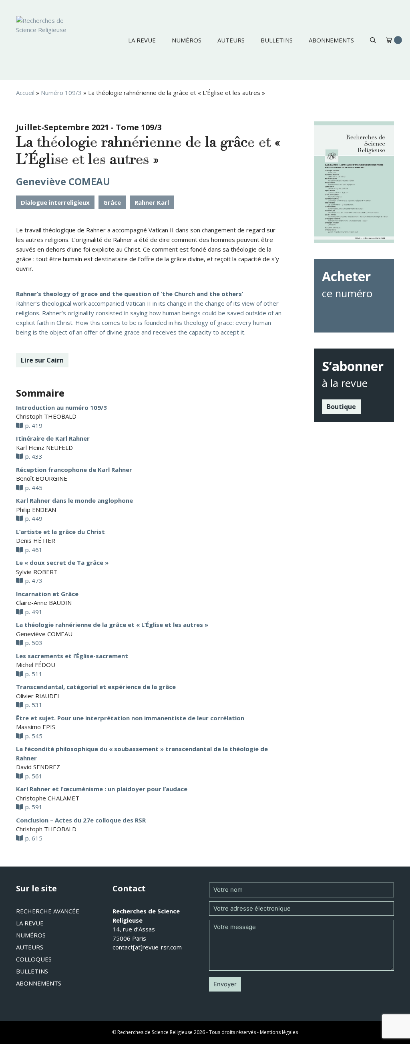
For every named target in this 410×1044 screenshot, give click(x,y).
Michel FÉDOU (35, 665)
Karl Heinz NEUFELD (44, 447)
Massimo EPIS (35, 727)
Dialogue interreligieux (55, 202)
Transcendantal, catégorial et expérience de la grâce (96, 687)
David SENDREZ (38, 767)
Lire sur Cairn (42, 360)
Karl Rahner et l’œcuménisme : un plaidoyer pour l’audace (101, 789)
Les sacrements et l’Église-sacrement (72, 656)
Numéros (186, 40)
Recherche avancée (47, 911)
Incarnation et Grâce (47, 594)
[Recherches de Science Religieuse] (48, 40)
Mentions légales (279, 1032)
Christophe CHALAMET (47, 798)
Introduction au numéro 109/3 (61, 407)
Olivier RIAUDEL (38, 696)
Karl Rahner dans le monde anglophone (74, 500)
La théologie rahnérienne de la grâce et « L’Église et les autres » (112, 625)
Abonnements (331, 40)
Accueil (25, 93)
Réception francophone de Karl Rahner (74, 470)
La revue (142, 40)
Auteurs (231, 40)
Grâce (112, 202)
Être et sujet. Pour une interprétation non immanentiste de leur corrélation (130, 718)
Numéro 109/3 (61, 93)
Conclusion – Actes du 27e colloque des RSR (81, 820)
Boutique (341, 406)
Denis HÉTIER (35, 540)
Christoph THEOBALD (46, 416)
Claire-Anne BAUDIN (44, 603)
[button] (373, 40)
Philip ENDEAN (36, 510)
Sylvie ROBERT (37, 572)
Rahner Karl (152, 202)
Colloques (34, 959)
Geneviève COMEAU (63, 181)
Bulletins (277, 40)
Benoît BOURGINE (41, 478)
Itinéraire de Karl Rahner (53, 438)
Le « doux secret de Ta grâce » (62, 562)
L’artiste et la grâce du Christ (60, 532)
